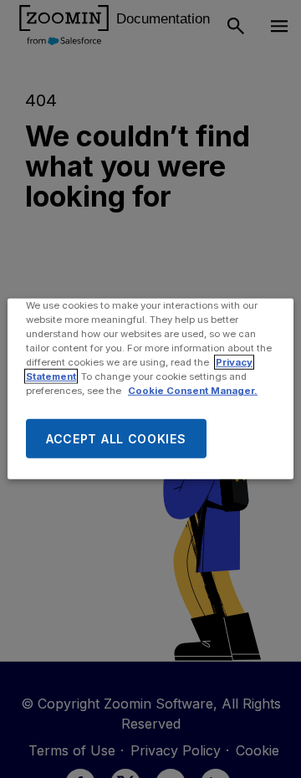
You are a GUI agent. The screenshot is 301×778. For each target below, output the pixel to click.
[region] (150, 389)
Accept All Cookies (116, 439)
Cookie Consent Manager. (193, 391)
